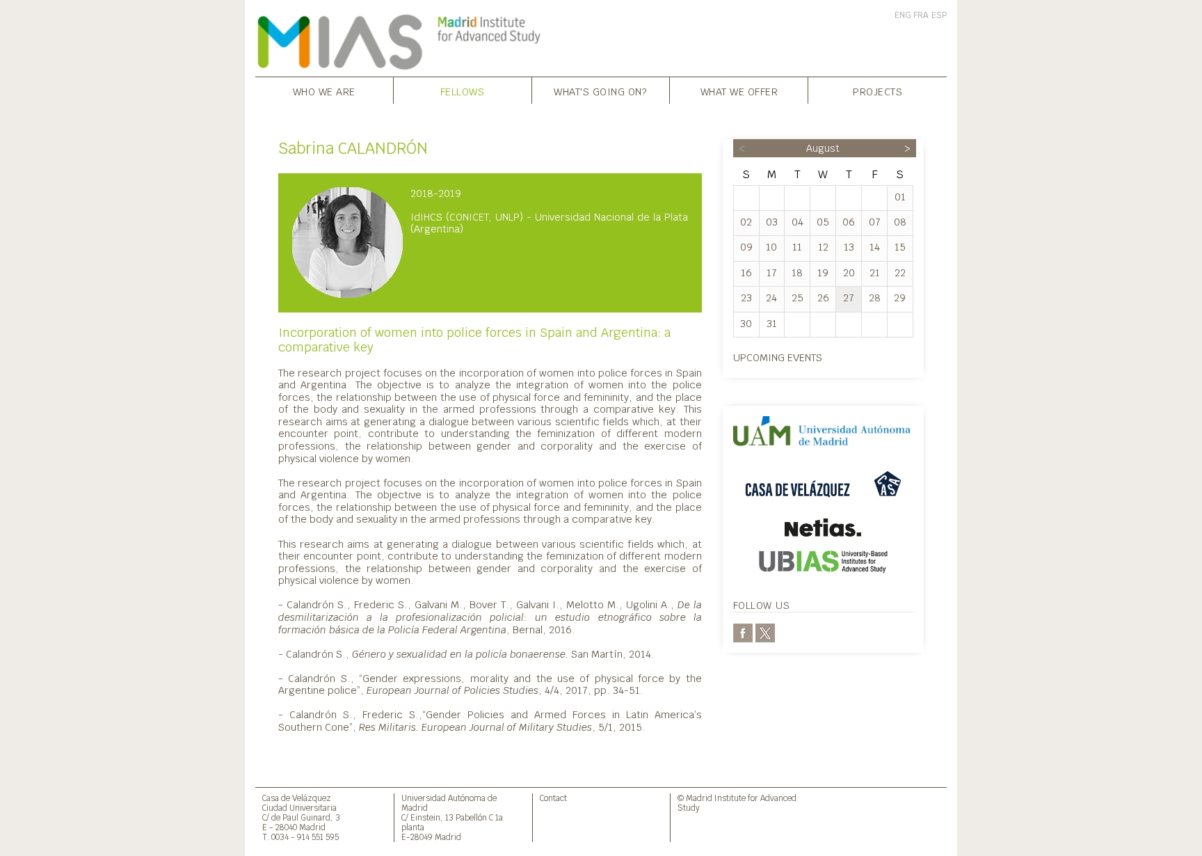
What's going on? (600, 91)
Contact (553, 798)
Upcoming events (777, 357)
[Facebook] (743, 632)
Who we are (324, 91)
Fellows (462, 91)
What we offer (739, 91)
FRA (921, 15)
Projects (877, 91)
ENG (903, 15)
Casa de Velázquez (296, 798)
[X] (765, 632)
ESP (939, 15)
